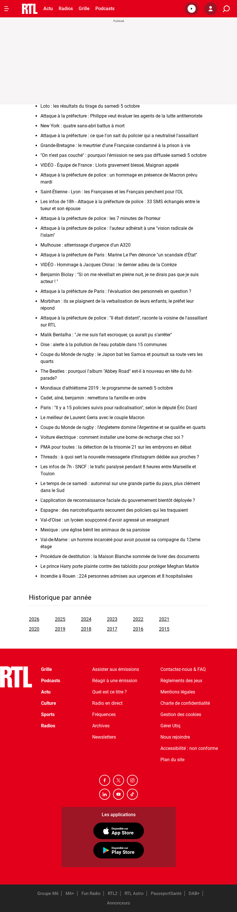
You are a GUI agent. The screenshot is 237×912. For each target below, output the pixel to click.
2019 (60, 629)
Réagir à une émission (114, 680)
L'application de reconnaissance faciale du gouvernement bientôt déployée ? (117, 500)
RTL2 (112, 893)
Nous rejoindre (175, 737)
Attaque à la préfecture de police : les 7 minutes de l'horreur (100, 218)
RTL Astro (134, 893)
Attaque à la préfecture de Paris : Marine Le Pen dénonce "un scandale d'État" (118, 255)
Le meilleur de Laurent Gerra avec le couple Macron (92, 417)
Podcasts (104, 8)
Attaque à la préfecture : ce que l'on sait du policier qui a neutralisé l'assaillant (119, 135)
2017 (112, 629)
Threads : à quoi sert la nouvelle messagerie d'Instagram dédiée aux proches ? (119, 457)
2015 (164, 629)
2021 (164, 619)
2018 (86, 629)
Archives (101, 726)
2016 (138, 629)
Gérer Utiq (170, 726)
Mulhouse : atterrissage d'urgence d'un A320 (85, 245)
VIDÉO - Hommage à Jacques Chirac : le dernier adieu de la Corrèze (108, 264)
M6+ (70, 893)
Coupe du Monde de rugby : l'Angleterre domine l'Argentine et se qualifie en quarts (122, 427)
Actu (48, 8)
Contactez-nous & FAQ (183, 669)
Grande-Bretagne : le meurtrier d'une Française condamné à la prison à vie (115, 145)
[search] (226, 8)
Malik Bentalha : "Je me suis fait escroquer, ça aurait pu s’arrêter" (106, 334)
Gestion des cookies (180, 714)
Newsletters (104, 737)
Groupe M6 (47, 893)
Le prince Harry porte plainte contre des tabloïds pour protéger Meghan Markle (119, 566)
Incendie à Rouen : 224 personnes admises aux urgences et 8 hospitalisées (116, 576)
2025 (60, 619)
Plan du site (172, 759)
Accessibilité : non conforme (189, 748)
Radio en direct (107, 703)
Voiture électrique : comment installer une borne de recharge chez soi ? (112, 437)
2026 (34, 619)
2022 (138, 619)
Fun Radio (91, 893)
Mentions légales (177, 692)
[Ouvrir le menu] (6, 8)
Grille (84, 8)
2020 (34, 629)
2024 (86, 619)
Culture (48, 703)
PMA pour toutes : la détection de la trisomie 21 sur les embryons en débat (115, 447)
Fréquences (104, 714)
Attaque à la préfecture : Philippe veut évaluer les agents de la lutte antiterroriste (121, 116)
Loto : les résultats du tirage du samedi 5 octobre (90, 106)
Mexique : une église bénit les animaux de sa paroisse (95, 530)
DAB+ (194, 893)
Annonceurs (118, 903)
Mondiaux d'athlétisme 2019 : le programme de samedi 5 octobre (106, 388)
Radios (66, 8)
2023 (112, 619)
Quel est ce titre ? (109, 692)
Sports (48, 714)
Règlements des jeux (181, 680)
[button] (192, 8)
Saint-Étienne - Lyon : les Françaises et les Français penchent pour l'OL (111, 191)
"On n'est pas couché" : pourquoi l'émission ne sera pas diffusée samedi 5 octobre (123, 155)
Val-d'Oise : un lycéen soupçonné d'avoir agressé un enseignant (104, 520)
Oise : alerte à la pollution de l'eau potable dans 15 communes (103, 344)
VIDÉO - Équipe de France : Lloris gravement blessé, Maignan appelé (109, 165)
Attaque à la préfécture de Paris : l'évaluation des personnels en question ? (115, 291)
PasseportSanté (166, 893)
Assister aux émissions (115, 669)
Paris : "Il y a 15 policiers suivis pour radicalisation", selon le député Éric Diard (118, 407)
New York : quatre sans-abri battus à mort (82, 126)
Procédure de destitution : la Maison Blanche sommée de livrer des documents (119, 556)
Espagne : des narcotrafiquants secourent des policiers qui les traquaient (114, 510)
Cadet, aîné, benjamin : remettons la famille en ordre (93, 398)
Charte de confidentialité (185, 703)
